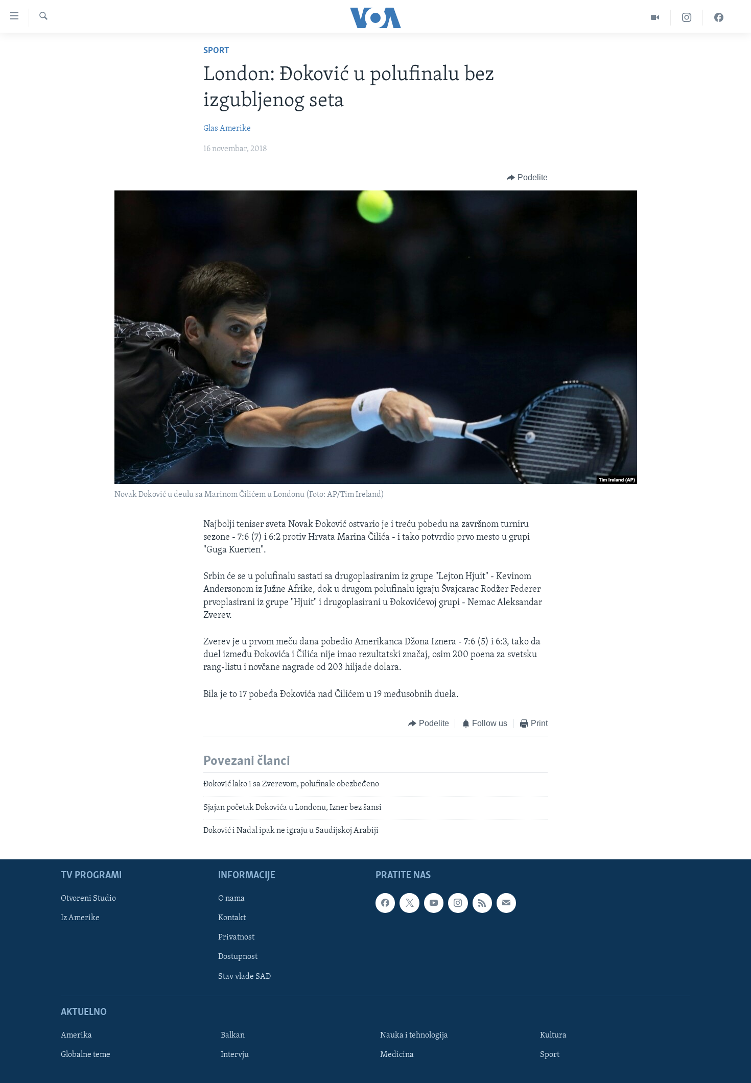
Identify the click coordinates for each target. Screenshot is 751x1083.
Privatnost (236, 938)
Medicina (397, 1055)
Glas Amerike (227, 129)
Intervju (235, 1055)
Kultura (553, 1035)
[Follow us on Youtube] (433, 903)
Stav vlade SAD (244, 977)
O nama (231, 899)
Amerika (76, 1035)
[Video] (655, 18)
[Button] (527, 177)
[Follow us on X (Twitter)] (409, 903)
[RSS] (482, 903)
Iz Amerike (80, 918)
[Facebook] (719, 18)
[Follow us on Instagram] (457, 903)
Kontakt (232, 918)
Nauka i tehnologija (414, 1035)
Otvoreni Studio (88, 899)
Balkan (233, 1035)
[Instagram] (687, 18)
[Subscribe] (506, 903)
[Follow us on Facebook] (385, 903)
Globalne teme (85, 1055)
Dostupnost (237, 957)
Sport (216, 51)
